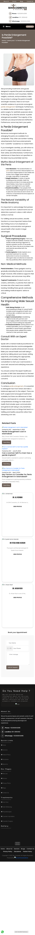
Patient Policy (27, 851)
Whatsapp (30, 26)
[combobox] (9, 648)
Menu (8, 26)
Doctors (16, 849)
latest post (11, 40)
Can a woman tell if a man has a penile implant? (17, 454)
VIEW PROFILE (17, 506)
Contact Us (30, 849)
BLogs (23, 849)
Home (4, 40)
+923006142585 (19, 13)
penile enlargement (8, 107)
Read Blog (6, 442)
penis (8, 171)
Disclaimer (17, 851)
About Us (9, 849)
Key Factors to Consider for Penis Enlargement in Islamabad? (17, 475)
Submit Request (13, 667)
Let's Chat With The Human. (21, 932)
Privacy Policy (7, 851)
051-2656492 (19, 17)
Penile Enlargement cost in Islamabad (14, 432)
